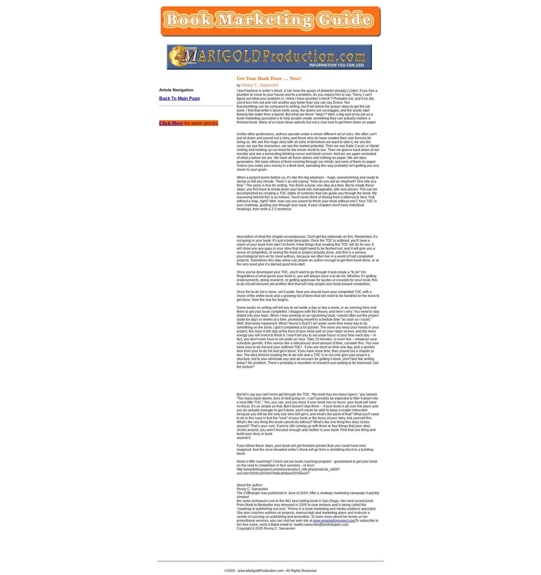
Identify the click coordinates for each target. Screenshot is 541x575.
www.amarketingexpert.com (334, 521)
